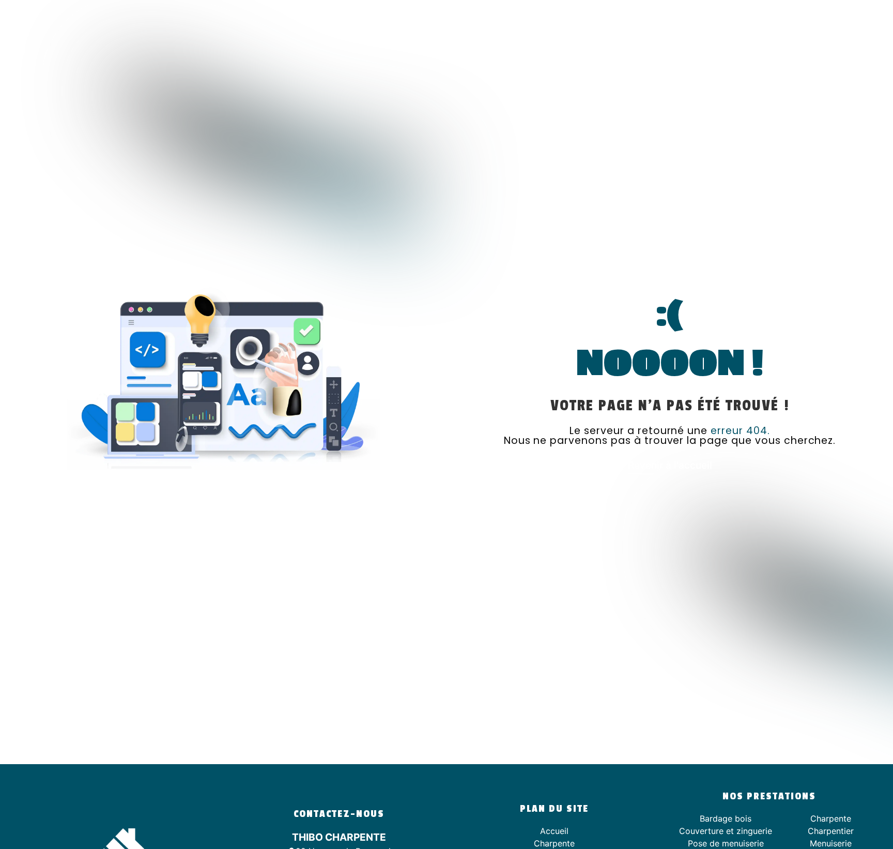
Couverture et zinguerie (725, 831)
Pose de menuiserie (726, 843)
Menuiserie (831, 843)
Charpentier (831, 831)
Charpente (554, 843)
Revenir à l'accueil (670, 465)
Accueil (554, 831)
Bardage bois (725, 818)
